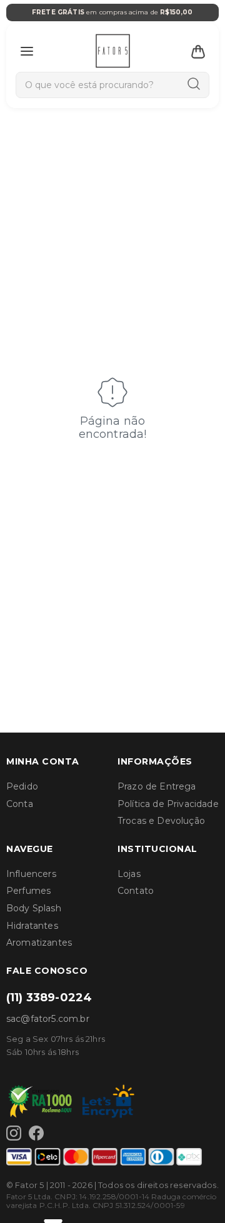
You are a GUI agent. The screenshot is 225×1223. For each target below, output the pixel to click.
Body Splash (33, 908)
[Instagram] (13, 1133)
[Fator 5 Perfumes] (113, 51)
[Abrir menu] (27, 51)
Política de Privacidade (168, 804)
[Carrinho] (198, 51)
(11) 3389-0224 (49, 997)
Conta (19, 804)
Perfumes (28, 890)
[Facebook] (36, 1133)
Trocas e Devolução (161, 820)
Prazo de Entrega (157, 786)
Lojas (129, 873)
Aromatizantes (39, 942)
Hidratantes (32, 925)
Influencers (31, 873)
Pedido (22, 786)
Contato (136, 890)
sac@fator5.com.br (47, 1018)
